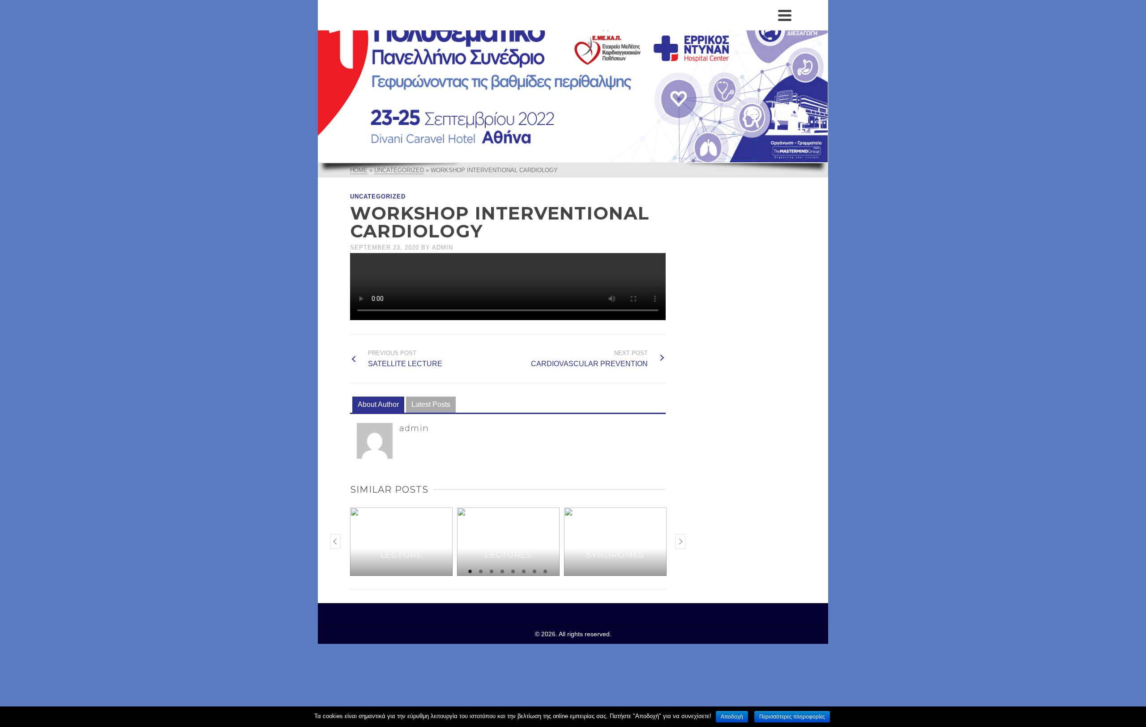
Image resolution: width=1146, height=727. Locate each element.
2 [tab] (480, 571)
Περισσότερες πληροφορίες (792, 717)
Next (680, 541)
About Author (378, 404)
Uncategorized (378, 196)
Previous (335, 541)
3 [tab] (491, 571)
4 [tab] (502, 571)
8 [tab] (545, 571)
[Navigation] (785, 15)
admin (442, 247)
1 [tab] (470, 571)
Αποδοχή (732, 717)
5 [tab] (513, 571)
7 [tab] (534, 571)
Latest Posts (430, 404)
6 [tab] (523, 571)
